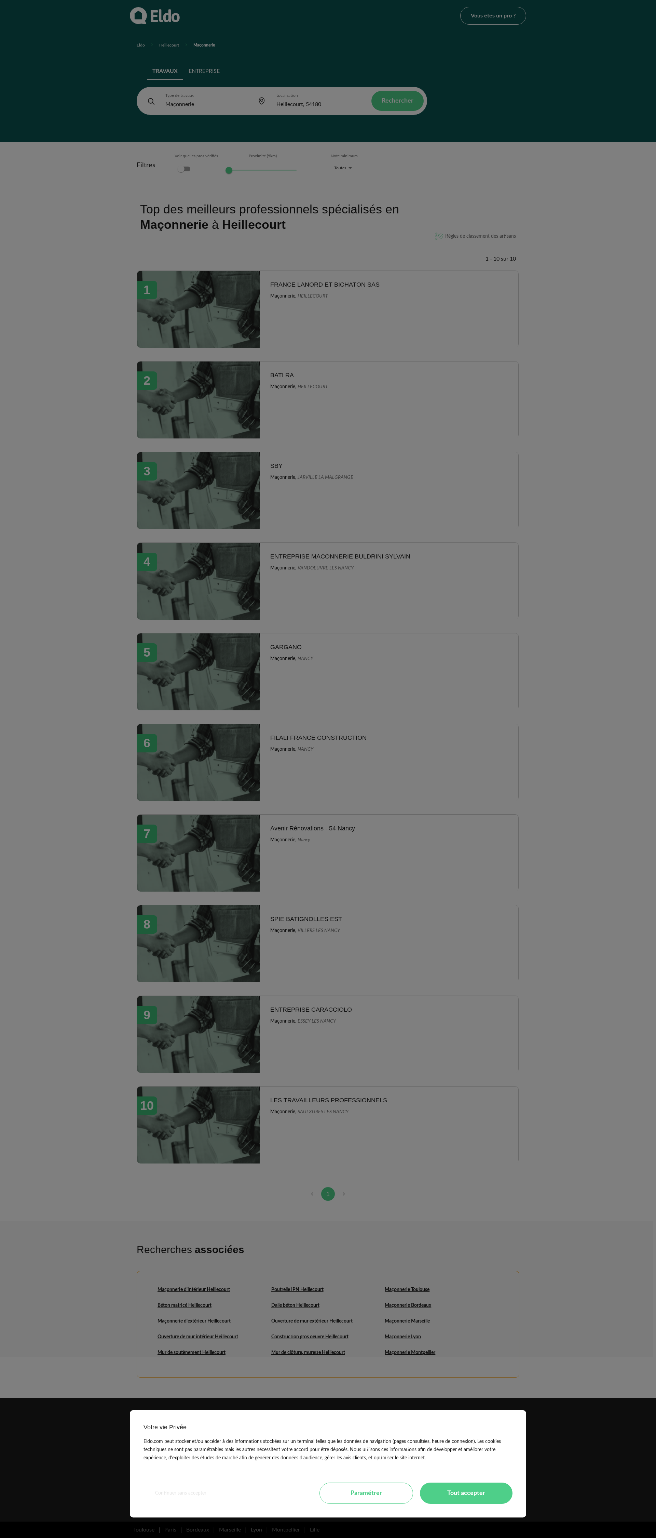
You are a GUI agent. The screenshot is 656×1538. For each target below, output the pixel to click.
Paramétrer (366, 1493)
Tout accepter (466, 1493)
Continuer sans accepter (180, 1493)
